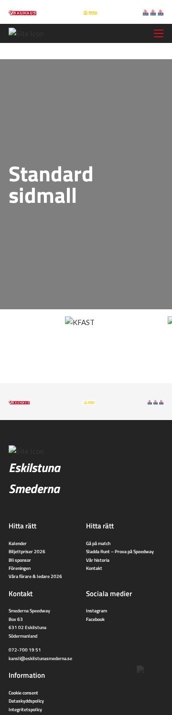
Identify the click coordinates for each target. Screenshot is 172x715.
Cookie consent (23, 692)
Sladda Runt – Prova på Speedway (120, 551)
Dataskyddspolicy (26, 700)
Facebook (95, 619)
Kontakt (94, 568)
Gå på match (98, 543)
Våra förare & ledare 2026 (35, 576)
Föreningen (20, 568)
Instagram (96, 610)
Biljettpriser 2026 (27, 551)
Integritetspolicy (25, 709)
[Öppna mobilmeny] (158, 33)
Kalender (18, 543)
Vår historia (97, 560)
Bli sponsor (20, 560)
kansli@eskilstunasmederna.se (40, 658)
